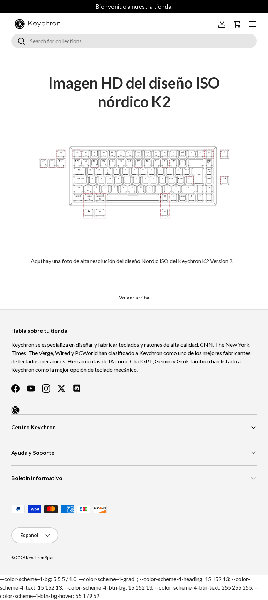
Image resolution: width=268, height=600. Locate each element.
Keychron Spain (40, 557)
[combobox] (134, 41)
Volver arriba (134, 297)
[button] (237, 24)
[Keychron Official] (15, 410)
